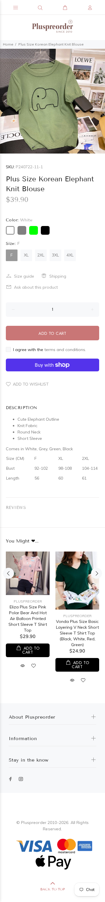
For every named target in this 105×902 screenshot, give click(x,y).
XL (26, 255)
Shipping (57, 276)
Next (99, 101)
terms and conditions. (65, 349)
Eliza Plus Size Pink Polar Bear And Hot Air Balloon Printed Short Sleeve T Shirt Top (27, 618)
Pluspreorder (28, 601)
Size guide (24, 276)
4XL (70, 255)
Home (8, 44)
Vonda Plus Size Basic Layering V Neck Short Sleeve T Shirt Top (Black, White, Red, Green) (77, 633)
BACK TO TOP (52, 889)
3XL (55, 255)
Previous (5, 101)
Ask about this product (36, 287)
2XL (40, 255)
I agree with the (49, 349)
